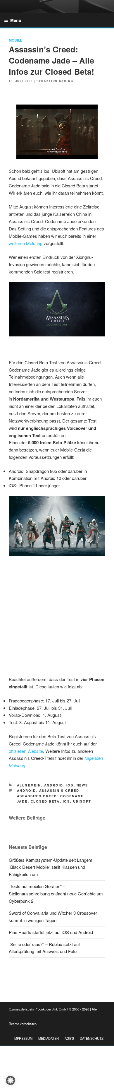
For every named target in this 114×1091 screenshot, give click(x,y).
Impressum (22, 1038)
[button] (10, 1080)
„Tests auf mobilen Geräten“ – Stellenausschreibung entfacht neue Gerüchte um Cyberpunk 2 (56, 893)
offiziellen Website (26, 751)
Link (43, 109)
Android (53, 785)
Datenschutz (91, 1038)
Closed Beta (45, 801)
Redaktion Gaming (55, 81)
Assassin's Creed (59, 790)
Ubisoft (82, 801)
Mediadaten (48, 1038)
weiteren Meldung (25, 243)
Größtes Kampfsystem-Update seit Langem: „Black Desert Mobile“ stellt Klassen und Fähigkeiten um (51, 867)
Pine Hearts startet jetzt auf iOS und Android (51, 932)
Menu (15, 20)
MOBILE (15, 40)
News (82, 785)
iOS (70, 785)
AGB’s (69, 1038)
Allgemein (29, 785)
